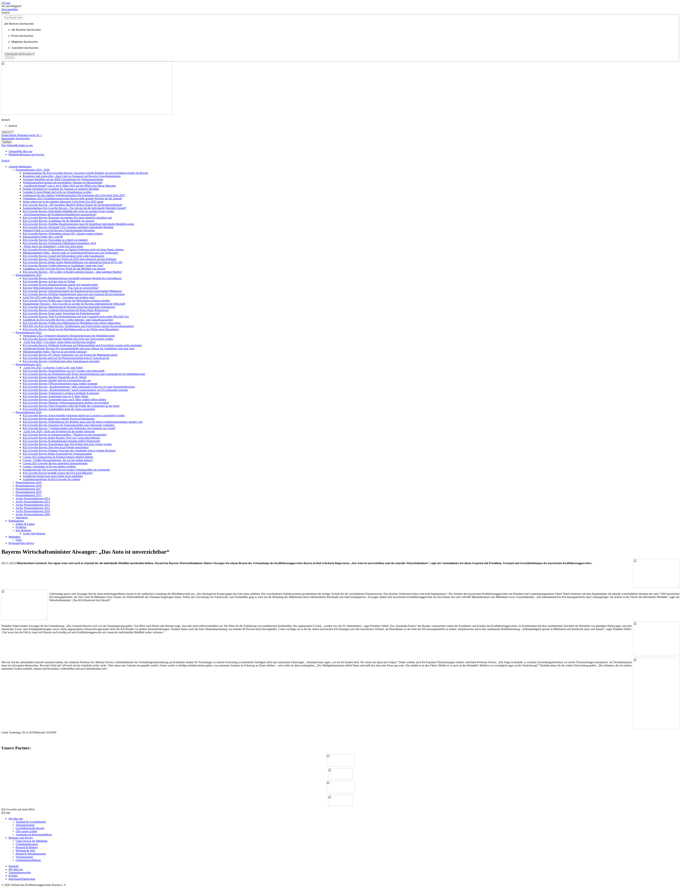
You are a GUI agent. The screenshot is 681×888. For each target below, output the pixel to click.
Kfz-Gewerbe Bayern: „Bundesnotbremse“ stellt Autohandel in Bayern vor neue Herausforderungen (79, 386)
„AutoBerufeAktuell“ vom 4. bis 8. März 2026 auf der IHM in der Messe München (69, 185)
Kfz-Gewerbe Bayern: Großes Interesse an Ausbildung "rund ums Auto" (63, 265)
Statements (22, 517)
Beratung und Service (21, 837)
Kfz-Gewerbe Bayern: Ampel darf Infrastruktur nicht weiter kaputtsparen (63, 255)
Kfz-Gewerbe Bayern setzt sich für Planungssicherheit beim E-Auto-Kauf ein (66, 358)
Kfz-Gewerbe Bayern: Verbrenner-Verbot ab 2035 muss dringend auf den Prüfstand (69, 259)
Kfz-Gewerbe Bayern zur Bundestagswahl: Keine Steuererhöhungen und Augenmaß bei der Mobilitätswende (84, 373)
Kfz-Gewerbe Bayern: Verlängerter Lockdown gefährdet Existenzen (61, 393)
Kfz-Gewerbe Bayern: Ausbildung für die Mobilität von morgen (58, 220)
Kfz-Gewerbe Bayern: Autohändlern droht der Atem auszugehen (59, 409)
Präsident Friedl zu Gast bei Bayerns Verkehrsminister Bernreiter (59, 230)
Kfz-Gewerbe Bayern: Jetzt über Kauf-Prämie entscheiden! (56, 447)
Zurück (5, 160)
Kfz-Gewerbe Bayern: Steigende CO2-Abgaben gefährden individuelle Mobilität (68, 227)
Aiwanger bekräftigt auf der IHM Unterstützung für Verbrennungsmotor (63, 179)
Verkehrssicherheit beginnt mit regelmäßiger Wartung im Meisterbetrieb (62, 182)
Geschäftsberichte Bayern (30, 828)
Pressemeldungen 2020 (28, 412)
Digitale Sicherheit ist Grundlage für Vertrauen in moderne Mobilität (61, 188)
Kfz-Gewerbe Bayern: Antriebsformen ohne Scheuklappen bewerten (61, 361)
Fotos (19, 539)
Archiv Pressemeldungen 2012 (33, 504)
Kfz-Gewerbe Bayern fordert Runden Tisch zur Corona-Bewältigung (61, 437)
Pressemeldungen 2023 (28, 275)
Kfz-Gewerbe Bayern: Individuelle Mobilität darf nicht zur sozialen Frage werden (68, 211)
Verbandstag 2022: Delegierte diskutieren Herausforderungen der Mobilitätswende (69, 335)
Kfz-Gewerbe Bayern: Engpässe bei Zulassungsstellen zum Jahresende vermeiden (68, 425)
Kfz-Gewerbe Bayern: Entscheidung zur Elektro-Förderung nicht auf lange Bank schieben (73, 249)
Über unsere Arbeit (26, 831)
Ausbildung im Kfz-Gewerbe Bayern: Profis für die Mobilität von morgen (64, 268)
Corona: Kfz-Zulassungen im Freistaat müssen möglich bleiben (58, 456)
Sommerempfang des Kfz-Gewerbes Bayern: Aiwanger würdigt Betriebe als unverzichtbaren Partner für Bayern (85, 172)
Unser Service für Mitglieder (32, 840)
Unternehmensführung (28, 860)
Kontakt (13, 875)
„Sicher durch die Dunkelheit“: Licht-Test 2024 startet (53, 246)
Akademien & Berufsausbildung (34, 834)
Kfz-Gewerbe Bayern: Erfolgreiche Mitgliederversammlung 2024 (59, 243)
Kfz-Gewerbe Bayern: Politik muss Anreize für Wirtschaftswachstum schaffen (66, 300)
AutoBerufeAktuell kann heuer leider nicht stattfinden (53, 476)
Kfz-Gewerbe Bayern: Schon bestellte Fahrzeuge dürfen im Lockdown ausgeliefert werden (74, 415)
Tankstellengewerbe (20, 872)
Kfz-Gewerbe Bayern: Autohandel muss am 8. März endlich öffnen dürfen (64, 399)
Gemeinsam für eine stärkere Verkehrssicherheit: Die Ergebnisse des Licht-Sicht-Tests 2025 (74, 195)
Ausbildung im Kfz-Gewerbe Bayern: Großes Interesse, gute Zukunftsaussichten (68, 319)
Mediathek (14, 536)
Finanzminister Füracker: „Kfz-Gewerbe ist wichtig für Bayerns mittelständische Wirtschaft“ (74, 303)
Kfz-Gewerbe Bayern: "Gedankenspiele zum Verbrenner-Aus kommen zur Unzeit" (69, 428)
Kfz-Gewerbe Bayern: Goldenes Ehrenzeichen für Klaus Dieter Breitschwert (66, 310)
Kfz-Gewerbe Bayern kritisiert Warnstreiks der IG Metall (54, 377)
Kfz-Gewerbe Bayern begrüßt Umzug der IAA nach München (58, 472)
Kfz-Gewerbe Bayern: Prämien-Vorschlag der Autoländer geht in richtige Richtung (69, 450)
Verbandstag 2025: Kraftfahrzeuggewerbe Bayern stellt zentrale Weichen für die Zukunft (72, 198)
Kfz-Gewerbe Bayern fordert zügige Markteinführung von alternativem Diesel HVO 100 (72, 262)
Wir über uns (16, 818)
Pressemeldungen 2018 (28, 485)
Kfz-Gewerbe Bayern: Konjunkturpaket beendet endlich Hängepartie (61, 440)
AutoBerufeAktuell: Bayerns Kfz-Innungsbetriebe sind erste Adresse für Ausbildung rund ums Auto (78, 348)
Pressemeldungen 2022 (28, 332)
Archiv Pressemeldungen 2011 (33, 508)
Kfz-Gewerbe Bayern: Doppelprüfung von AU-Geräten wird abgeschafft (63, 370)
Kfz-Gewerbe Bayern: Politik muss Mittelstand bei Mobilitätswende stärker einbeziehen (72, 322)
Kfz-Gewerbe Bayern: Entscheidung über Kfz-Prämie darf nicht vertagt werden (67, 444)
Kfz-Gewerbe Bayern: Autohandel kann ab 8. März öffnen (55, 396)
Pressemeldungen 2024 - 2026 (32, 169)
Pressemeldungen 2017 (28, 488)
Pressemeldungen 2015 (28, 495)
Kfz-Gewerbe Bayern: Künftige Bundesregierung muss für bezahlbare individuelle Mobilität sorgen (78, 224)
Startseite (14, 866)
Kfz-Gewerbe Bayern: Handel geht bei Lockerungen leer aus (57, 380)
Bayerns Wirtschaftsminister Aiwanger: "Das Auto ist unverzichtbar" (61, 287)
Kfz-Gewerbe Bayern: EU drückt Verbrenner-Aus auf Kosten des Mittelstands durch (70, 354)
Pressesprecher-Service (21, 543)
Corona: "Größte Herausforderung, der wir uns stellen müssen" (58, 460)
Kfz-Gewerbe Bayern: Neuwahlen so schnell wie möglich (55, 239)
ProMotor (21, 527)
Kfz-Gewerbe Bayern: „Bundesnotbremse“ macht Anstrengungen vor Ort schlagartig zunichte (75, 389)
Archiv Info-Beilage (34, 533)
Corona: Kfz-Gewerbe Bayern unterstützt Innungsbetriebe (55, 463)
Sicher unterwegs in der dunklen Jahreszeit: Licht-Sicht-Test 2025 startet (63, 201)
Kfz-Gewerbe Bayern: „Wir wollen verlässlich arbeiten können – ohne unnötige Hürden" (72, 271)
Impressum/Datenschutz (22, 878)
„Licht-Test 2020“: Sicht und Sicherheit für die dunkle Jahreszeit (59, 431)
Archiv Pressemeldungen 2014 (33, 498)
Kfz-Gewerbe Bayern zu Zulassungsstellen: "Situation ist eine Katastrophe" (65, 434)
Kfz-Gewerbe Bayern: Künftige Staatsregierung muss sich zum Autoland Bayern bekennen (74, 294)
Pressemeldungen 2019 (28, 482)
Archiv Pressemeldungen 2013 (33, 501)
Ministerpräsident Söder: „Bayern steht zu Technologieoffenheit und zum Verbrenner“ (71, 252)
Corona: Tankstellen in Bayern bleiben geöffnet (49, 466)
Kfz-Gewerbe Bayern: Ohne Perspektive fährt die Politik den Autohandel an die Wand (71, 405)
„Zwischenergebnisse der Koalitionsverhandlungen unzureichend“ (60, 214)
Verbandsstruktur (25, 824)
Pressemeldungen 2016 (28, 492)
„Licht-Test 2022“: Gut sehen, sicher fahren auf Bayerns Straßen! (59, 342)
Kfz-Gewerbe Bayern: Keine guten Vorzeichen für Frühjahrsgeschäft (61, 313)
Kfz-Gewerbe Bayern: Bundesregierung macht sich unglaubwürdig (60, 284)
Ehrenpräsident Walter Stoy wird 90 (43, 236)
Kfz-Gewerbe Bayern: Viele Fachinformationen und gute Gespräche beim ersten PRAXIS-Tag (76, 316)
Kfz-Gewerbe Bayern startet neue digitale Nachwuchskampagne (59, 418)
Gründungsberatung (27, 844)
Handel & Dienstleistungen (31, 853)
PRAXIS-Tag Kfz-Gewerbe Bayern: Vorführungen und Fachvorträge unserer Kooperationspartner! (78, 326)
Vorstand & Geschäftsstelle (31, 821)
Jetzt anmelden (9, 9)
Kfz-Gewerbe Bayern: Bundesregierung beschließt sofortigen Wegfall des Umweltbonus (72, 278)
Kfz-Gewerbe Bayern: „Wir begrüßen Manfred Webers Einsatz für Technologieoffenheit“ (73, 204)
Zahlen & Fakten (25, 523)
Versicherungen (24, 856)
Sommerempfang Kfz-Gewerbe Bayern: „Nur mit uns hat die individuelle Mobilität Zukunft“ (75, 208)
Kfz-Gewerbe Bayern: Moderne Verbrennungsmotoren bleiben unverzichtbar (66, 402)
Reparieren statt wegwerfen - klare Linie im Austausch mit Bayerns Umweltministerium (72, 176)
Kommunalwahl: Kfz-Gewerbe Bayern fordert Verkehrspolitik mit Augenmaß (66, 469)
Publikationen (16, 520)
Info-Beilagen (23, 530)
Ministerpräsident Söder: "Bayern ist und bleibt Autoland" (55, 351)
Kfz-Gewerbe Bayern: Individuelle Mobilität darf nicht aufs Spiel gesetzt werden (68, 338)
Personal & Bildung (27, 847)
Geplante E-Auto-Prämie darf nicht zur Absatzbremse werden (57, 192)
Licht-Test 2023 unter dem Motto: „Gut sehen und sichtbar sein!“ (59, 297)
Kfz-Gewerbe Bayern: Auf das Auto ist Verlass (49, 281)
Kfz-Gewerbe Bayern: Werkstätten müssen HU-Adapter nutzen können (63, 233)
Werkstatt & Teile (25, 850)
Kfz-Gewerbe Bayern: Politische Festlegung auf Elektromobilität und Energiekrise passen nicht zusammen (82, 345)
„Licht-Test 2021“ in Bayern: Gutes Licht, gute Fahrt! (53, 367)
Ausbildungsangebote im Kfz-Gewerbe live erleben (51, 479)
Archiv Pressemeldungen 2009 (33, 514)
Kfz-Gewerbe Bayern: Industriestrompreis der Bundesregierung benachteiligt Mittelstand (72, 291)
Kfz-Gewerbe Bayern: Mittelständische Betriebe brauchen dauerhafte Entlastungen (69, 306)
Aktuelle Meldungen (20, 166)
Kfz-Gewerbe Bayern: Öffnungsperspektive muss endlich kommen (60, 383)
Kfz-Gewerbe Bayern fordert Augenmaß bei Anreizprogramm (57, 453)
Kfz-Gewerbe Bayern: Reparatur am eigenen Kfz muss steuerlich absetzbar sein (67, 217)
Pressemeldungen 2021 (28, 364)
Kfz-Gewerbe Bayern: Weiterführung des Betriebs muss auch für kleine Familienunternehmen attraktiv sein (83, 421)
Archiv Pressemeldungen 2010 (33, 511)
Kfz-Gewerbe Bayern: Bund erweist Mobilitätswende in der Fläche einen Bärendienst (71, 329)
